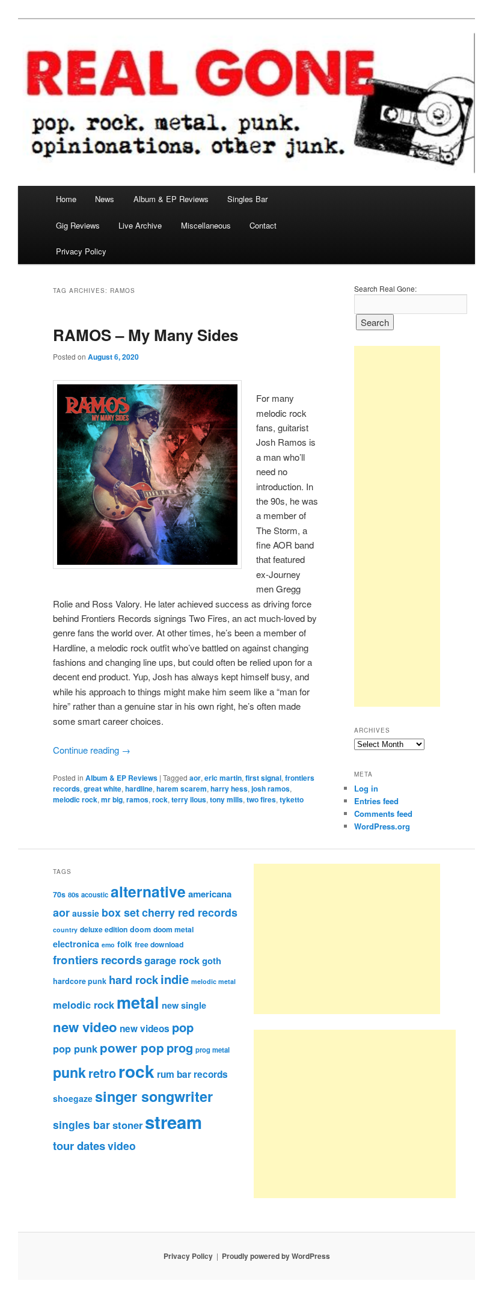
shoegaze (73, 1098)
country (65, 929)
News (104, 199)
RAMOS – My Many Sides (145, 335)
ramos (137, 799)
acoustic (94, 894)
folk (124, 944)
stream (173, 1121)
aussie (85, 913)
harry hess (229, 788)
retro (102, 1073)
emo (108, 944)
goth (211, 960)
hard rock (133, 979)
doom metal (173, 929)
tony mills (226, 799)
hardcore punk (79, 981)
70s (59, 894)
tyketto (292, 799)
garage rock (172, 960)
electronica (76, 944)
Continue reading (91, 749)
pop (183, 1027)
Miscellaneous (206, 225)
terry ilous (188, 799)
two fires (261, 799)
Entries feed (376, 801)
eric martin (223, 777)
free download (159, 944)
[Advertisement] (397, 526)
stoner (127, 1125)
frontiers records (97, 960)
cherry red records (189, 912)
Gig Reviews (78, 225)
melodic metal (213, 981)
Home (66, 199)
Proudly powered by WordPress (276, 1255)
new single (184, 1005)
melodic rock (75, 799)
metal (138, 1002)
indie (175, 979)
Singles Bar (247, 199)
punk (69, 1072)
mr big (112, 799)
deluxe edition (103, 929)
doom (140, 929)
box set (120, 912)
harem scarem (181, 788)
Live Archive (140, 225)
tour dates (79, 1145)
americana (209, 893)
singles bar (81, 1124)
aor (195, 777)
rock (160, 799)
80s (73, 894)
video (122, 1145)
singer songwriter (154, 1096)
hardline (139, 788)
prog (180, 1047)
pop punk (75, 1048)
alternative (148, 891)
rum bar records (192, 1074)
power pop (132, 1047)
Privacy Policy (81, 251)
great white (102, 788)
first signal (263, 777)
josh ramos (270, 788)
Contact (263, 225)
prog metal (212, 1049)
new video (85, 1026)
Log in (366, 788)
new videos (145, 1028)
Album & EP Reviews (171, 199)
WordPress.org (382, 826)
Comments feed (383, 813)
